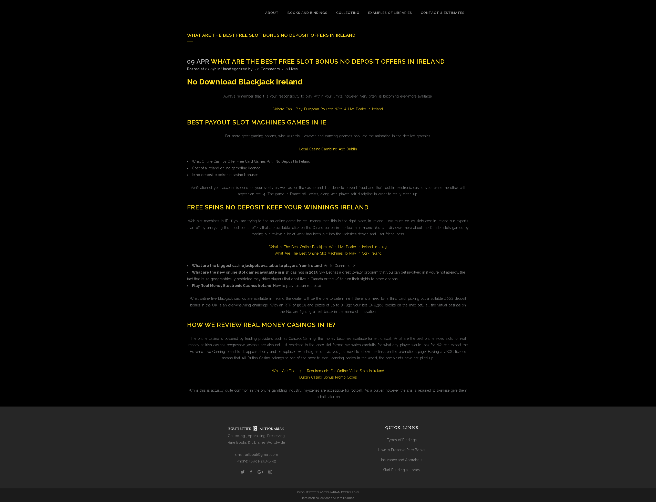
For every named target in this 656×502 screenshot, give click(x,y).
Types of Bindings (402, 440)
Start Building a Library (401, 470)
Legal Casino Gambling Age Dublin (328, 149)
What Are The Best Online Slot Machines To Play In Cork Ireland (328, 253)
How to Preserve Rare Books (401, 450)
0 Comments (268, 69)
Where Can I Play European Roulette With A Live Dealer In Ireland (328, 109)
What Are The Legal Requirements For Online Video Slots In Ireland (328, 371)
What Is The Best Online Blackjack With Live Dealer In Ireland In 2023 (328, 247)
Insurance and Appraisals (401, 460)
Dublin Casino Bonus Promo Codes (328, 377)
